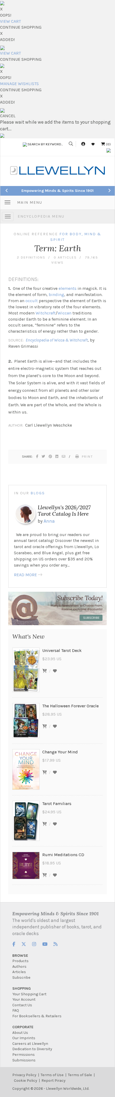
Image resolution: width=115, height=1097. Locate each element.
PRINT (87, 456)
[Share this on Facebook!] (37, 456)
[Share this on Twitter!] (44, 456)
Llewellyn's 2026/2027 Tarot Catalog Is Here (64, 510)
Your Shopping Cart (29, 994)
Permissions (23, 1054)
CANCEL (8, 115)
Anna (49, 521)
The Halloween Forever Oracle (70, 705)
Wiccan (64, 313)
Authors (19, 966)
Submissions (24, 1060)
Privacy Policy (24, 1075)
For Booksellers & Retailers (37, 1016)
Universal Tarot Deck (62, 650)
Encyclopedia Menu (41, 216)
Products (20, 961)
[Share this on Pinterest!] (50, 456)
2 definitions (31, 257)
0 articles (65, 257)
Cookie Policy (25, 1080)
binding (56, 294)
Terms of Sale (80, 1075)
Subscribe (21, 977)
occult (31, 300)
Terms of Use (52, 1075)
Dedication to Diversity (32, 1049)
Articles (19, 972)
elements (67, 288)
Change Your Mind (60, 751)
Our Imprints (23, 1038)
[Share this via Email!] (64, 456)
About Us (20, 1032)
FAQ (15, 1010)
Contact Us (22, 1005)
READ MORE (25, 574)
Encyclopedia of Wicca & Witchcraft (57, 340)
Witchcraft (46, 313)
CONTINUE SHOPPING (20, 27)
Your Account (24, 999)
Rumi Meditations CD (63, 854)
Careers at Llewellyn (30, 1043)
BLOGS (37, 493)
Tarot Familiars (56, 803)
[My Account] (83, 144)
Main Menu (29, 202)
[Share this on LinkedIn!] (57, 456)
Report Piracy (53, 1080)
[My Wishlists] (93, 144)
